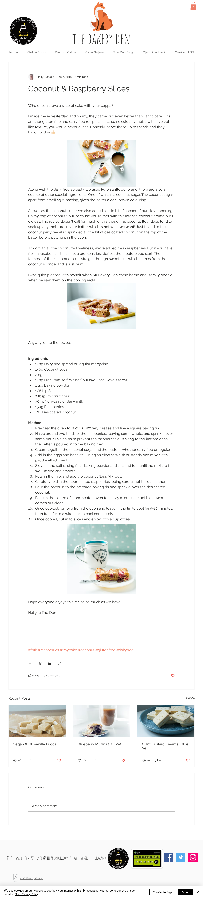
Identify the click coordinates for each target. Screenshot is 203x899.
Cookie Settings (162, 892)
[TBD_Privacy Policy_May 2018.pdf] (15, 878)
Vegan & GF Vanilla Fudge (35, 744)
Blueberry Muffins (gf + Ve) (99, 744)
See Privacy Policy (26, 894)
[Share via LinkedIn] (49, 663)
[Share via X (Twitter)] (40, 663)
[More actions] (172, 76)
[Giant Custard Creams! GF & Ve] (165, 721)
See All (190, 697)
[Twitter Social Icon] (180, 857)
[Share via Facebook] (30, 663)
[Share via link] (59, 663)
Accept (186, 892)
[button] (193, 6)
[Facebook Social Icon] (168, 857)
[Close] (198, 892)
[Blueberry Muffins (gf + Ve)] (101, 721)
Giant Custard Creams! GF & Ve (165, 746)
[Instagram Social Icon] (193, 857)
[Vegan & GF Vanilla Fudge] (37, 721)
